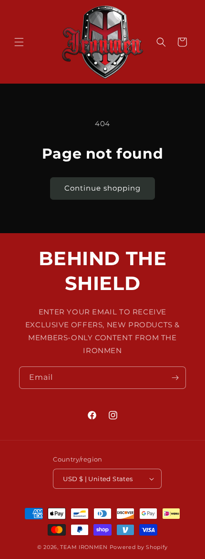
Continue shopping (102, 188)
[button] (19, 42)
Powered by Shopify (139, 547)
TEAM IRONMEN (83, 547)
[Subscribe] (174, 377)
